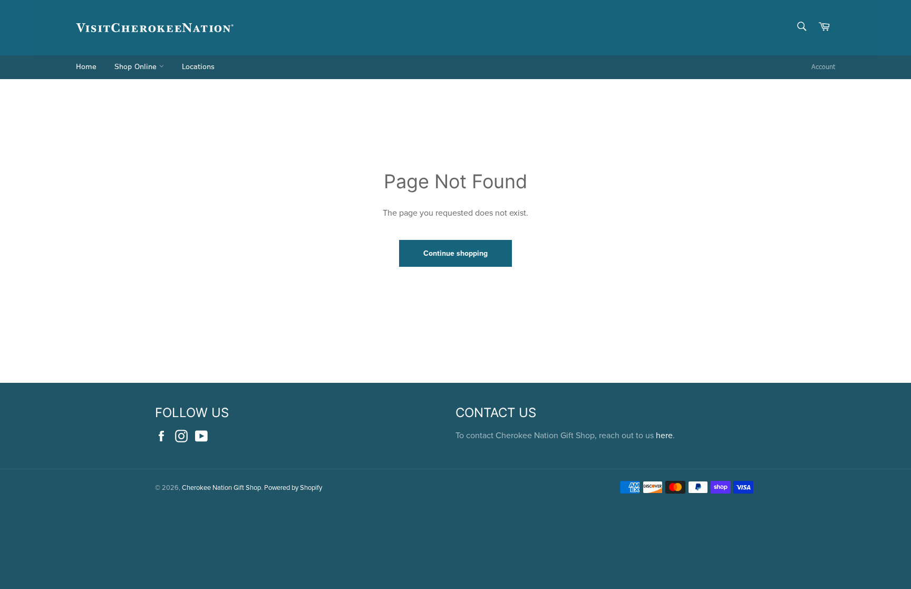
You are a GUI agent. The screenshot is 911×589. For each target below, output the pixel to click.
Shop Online (136, 67)
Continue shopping (455, 253)
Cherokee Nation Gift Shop (221, 487)
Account (823, 67)
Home (86, 67)
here (664, 435)
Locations (198, 67)
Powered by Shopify (293, 487)
